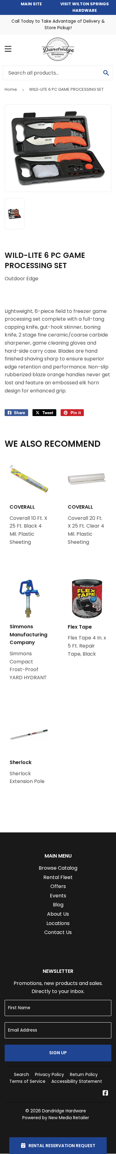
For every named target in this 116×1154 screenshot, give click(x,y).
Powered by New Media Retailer (55, 1118)
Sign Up (58, 1053)
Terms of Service (27, 1081)
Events (58, 895)
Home (11, 89)
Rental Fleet (58, 877)
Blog (58, 904)
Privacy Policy (49, 1074)
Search (21, 1074)
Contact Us (58, 932)
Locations (58, 923)
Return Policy (84, 1074)
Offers (58, 886)
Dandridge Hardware (64, 1111)
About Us (58, 914)
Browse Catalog (58, 868)
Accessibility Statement (76, 1081)
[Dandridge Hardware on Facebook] (105, 1093)
